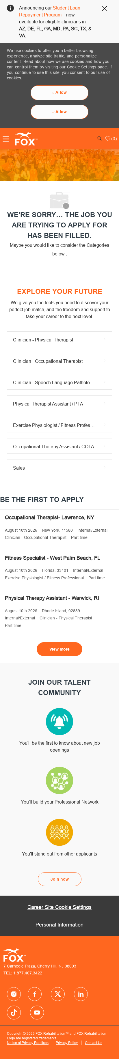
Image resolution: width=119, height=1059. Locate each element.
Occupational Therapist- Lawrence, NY (49, 517)
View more (59, 649)
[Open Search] (99, 138)
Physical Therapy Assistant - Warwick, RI (52, 598)
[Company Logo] (25, 138)
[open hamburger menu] (5, 139)
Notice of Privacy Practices (28, 1043)
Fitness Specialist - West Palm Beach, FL (52, 558)
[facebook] (14, 994)
